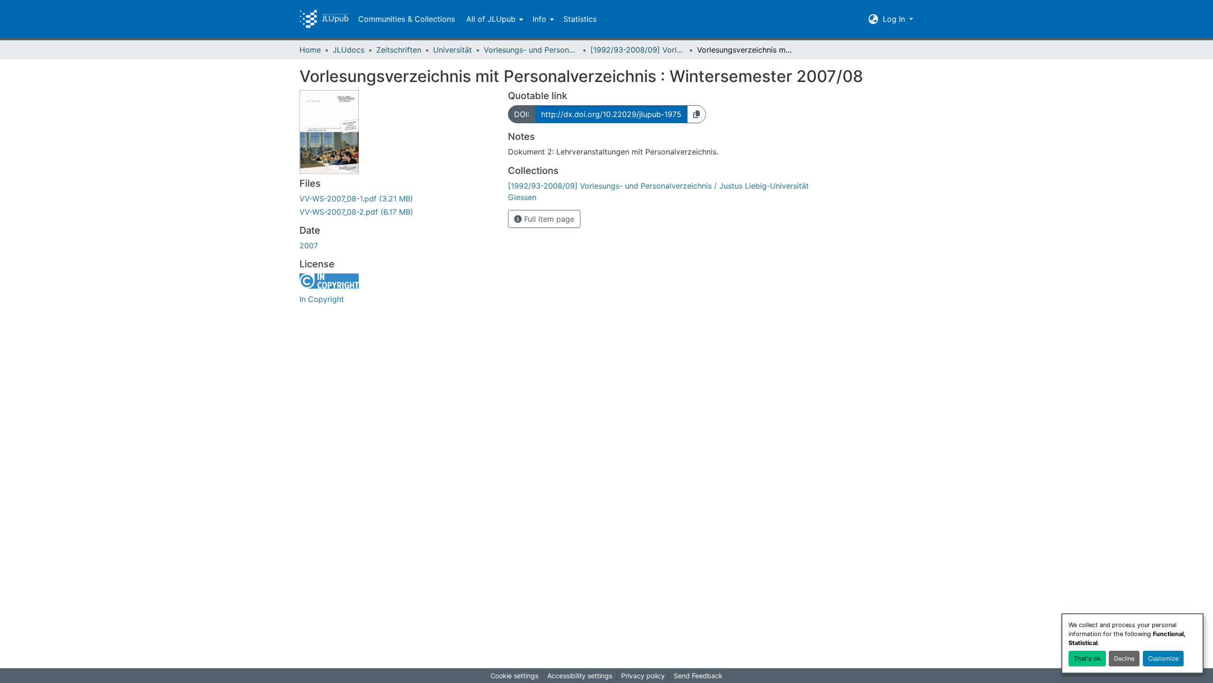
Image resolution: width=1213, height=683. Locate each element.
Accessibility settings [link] (579, 676)
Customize (1163, 658)
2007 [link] (308, 245)
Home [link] (310, 50)
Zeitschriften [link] (398, 50)
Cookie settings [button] (514, 676)
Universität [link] (452, 50)
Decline (1124, 658)
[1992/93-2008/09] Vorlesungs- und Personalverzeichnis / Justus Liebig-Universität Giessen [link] (637, 50)
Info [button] (539, 19)
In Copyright (321, 299)
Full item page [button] (548, 219)
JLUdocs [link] (348, 50)
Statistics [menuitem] (580, 19)
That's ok (1087, 658)
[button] (324, 18)
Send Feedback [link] (698, 676)
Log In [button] (895, 19)
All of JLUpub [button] (491, 19)
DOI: (521, 114)
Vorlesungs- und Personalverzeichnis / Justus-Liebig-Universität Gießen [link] (531, 50)
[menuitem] (493, 19)
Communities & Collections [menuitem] (406, 19)
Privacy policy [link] (643, 676)
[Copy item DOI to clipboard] (696, 114)
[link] (398, 198)
